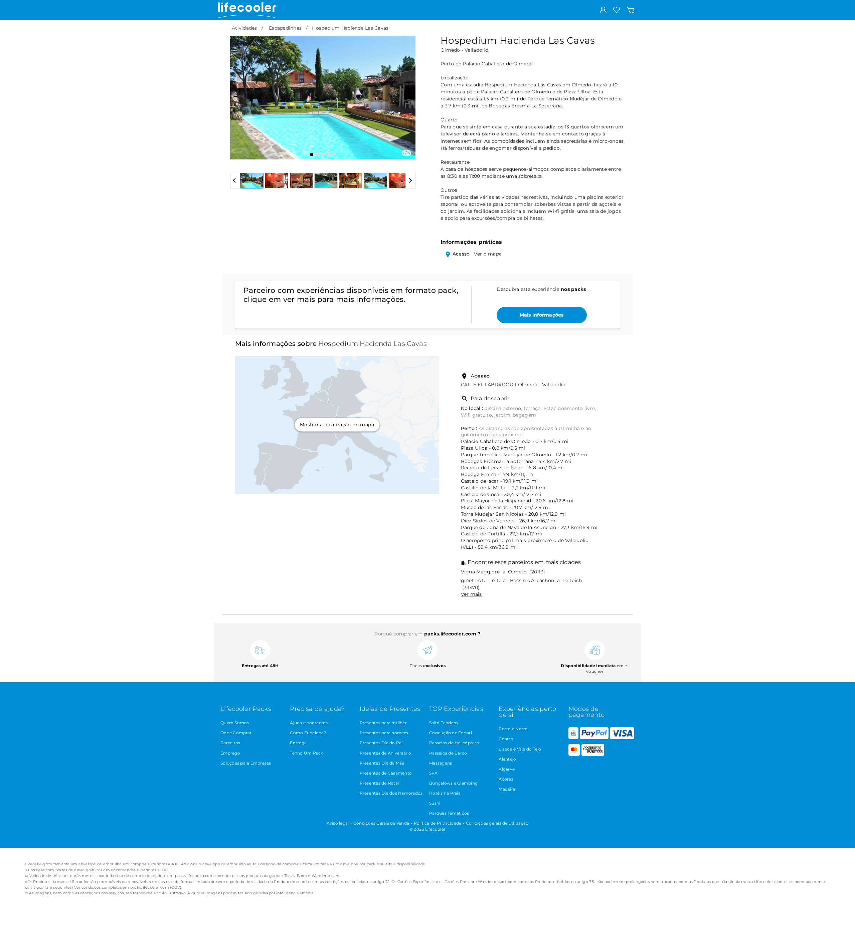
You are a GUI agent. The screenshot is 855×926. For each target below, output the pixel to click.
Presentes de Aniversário (385, 753)
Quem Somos (234, 722)
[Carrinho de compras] (631, 10)
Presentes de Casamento (386, 773)
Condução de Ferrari (450, 732)
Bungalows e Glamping (453, 783)
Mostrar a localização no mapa (337, 425)
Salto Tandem (443, 722)
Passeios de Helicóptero (454, 742)
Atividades (244, 28)
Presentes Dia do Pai (381, 742)
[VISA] (622, 737)
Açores (506, 779)
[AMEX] (592, 754)
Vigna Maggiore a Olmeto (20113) (503, 572)
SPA (433, 773)
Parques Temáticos (449, 813)
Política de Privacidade (438, 823)
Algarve (507, 769)
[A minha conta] (603, 10)
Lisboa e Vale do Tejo (520, 749)
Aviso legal (338, 823)
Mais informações (542, 315)
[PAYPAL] (594, 737)
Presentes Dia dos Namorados (391, 793)
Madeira (507, 789)
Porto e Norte (513, 728)
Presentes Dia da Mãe (382, 763)
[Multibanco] (573, 737)
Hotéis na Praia (445, 793)
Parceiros (230, 742)
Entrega (298, 742)
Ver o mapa (488, 254)
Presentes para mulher (383, 722)
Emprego (230, 753)
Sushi (434, 803)
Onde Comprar (235, 732)
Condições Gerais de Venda (381, 823)
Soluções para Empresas (245, 763)
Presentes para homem (384, 732)
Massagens (440, 763)
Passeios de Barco (448, 753)
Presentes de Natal (379, 783)
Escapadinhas (285, 28)
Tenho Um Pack (306, 753)
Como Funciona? (308, 732)
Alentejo (507, 759)
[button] (239, 93)
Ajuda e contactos (309, 722)
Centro (506, 738)
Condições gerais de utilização (497, 823)
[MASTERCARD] (574, 754)
